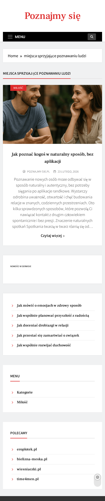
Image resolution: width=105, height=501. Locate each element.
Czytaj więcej (51, 235)
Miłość (18, 88)
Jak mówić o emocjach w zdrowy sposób (49, 305)
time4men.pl (28, 479)
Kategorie (25, 392)
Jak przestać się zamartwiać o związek (48, 335)
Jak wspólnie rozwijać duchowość (44, 345)
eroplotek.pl (27, 449)
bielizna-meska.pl (32, 459)
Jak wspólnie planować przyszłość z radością (53, 315)
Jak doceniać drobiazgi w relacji (43, 325)
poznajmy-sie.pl (38, 171)
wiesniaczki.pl (29, 469)
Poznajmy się (52, 16)
